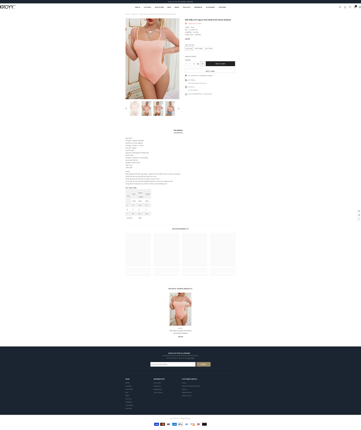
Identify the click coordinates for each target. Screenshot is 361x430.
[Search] (340, 7)
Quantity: (188, 60)
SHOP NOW (190, 2)
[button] (126, 108)
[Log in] (345, 7)
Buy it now (210, 71)
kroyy (192, 27)
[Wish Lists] (350, 7)
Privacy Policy (190, 358)
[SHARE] (198, 64)
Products (134, 14)
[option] (152, 58)
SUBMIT (203, 364)
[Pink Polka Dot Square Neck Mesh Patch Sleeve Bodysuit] (180, 309)
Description (178, 130)
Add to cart (221, 64)
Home (127, 14)
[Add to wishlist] (202, 63)
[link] (138, 271)
